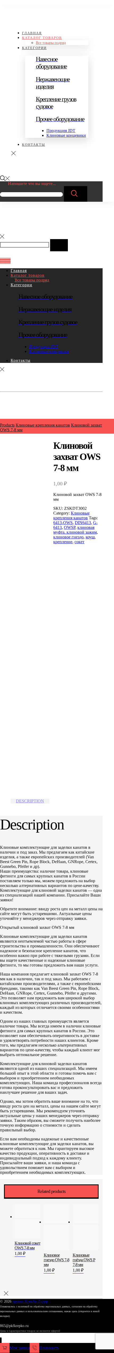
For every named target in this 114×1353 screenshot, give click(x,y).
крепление (62, 541)
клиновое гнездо (68, 537)
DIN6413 (83, 522)
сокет (79, 541)
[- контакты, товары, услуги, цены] (23, 20)
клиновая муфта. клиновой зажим (75, 529)
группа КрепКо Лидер (30, 1301)
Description (30, 801)
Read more (22, 1243)
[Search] (75, 194)
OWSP (69, 527)
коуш (90, 537)
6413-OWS (63, 522)
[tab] (30, 801)
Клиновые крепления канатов (71, 515)
